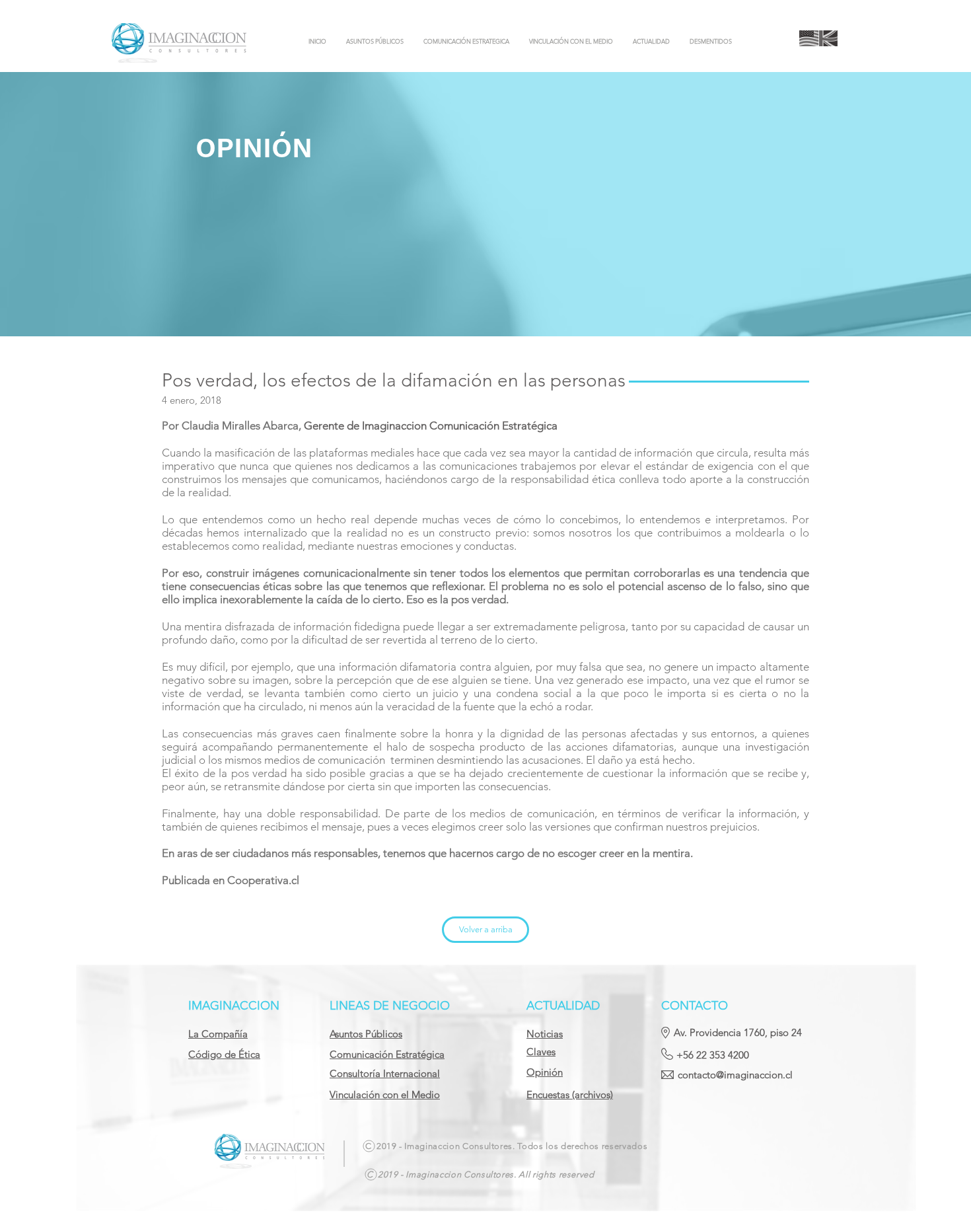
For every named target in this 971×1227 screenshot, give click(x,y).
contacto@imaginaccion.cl (735, 1074)
